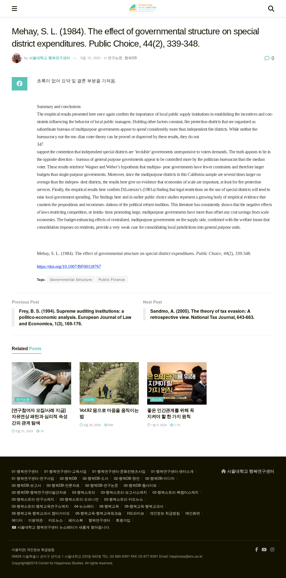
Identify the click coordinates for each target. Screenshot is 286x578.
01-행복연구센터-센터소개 (172, 471)
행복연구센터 (99, 520)
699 (110, 424)
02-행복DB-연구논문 (101, 485)
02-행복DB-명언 (127, 478)
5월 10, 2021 (90, 57)
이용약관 (35, 520)
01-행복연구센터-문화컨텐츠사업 (119, 471)
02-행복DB (68, 478)
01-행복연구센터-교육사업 (65, 471)
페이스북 (75, 520)
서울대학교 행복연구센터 (49, 57)
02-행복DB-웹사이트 (140, 485)
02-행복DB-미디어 (160, 478)
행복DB (131, 57)
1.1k (176, 424)
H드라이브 (135, 513)
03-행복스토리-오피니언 (79, 499)
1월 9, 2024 (158, 424)
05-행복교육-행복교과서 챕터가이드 (41, 513)
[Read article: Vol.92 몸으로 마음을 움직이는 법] (109, 383)
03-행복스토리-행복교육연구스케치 (40, 506)
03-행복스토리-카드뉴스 (123, 499)
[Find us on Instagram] (272, 549)
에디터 (17, 520)
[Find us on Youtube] (264, 549)
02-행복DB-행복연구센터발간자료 (39, 492)
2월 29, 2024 (92, 424)
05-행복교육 (109, 506)
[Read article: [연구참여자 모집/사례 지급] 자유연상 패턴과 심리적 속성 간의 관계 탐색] (41, 383)
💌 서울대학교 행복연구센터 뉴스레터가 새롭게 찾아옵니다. (61, 527)
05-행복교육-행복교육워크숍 (98, 513)
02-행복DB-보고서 (26, 485)
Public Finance (112, 279)
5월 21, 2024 (24, 431)
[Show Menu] (14, 8)
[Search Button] (271, 8)
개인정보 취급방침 (165, 513)
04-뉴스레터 (84, 506)
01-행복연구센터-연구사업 (33, 478)
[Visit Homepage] (142, 8)
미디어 (89, 399)
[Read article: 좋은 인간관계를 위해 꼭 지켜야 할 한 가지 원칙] (177, 383)
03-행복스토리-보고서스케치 (124, 492)
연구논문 (115, 57)
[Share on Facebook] (19, 83)
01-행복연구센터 (25, 471)
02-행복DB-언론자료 (63, 485)
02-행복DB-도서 (95, 478)
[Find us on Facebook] (256, 549)
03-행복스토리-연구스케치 (33, 499)
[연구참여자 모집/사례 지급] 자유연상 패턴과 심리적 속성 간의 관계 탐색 (39, 416)
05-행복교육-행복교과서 (144, 506)
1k (41, 431)
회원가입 (123, 520)
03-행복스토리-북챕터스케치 (175, 492)
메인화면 (192, 513)
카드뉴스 (55, 520)
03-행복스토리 (83, 492)
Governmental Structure (71, 279)
